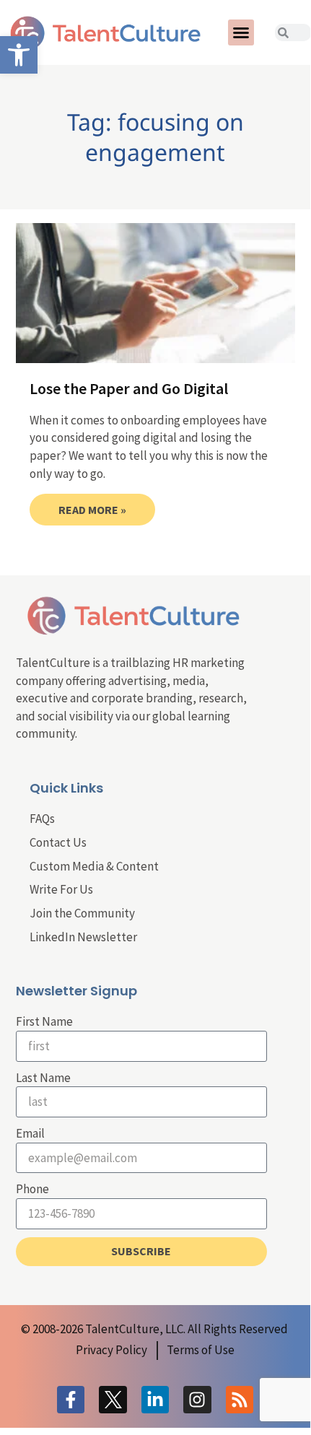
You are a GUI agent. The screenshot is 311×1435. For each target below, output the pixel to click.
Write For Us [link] (61, 889)
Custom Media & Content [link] (94, 866)
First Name (44, 1021)
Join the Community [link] (82, 913)
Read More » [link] (92, 509)
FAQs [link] (42, 818)
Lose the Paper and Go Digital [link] (129, 388)
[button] (241, 32)
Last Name (43, 1078)
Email (30, 1133)
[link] (19, 55)
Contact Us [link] (58, 842)
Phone (32, 1189)
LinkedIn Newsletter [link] (83, 937)
